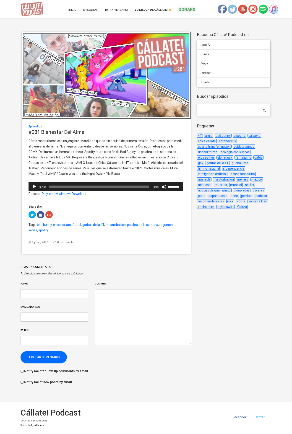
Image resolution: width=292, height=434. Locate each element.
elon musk (224, 157)
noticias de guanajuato (214, 190)
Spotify (205, 44)
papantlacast (218, 196)
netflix (249, 185)
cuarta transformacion (214, 146)
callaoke (254, 135)
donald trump (207, 152)
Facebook (240, 417)
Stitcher (206, 73)
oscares (258, 190)
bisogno (239, 135)
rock (230, 201)
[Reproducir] (34, 186)
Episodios (90, 9)
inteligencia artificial (212, 174)
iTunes (205, 54)
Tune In (205, 82)
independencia (233, 168)
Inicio (72, 9)
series (33, 230)
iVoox (204, 63)
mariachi (204, 179)
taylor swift (225, 207)
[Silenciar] (164, 186)
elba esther (206, 157)
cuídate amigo (244, 146)
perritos (246, 196)
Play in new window (56, 194)
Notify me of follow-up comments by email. (56, 371)
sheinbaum (206, 207)
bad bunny (44, 225)
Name (24, 283)
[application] (106, 186)
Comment (101, 283)
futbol (76, 225)
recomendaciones (211, 201)
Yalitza (242, 207)
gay (200, 163)
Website (26, 330)
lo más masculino (242, 174)
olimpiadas (242, 190)
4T (200, 135)
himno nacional (209, 168)
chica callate (62, 225)
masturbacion (116, 225)
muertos (221, 185)
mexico (256, 179)
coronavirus (227, 141)
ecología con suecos (235, 152)
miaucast (204, 185)
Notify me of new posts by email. (48, 382)
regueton (166, 225)
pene (234, 196)
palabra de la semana (142, 225)
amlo (208, 135)
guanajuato (240, 163)
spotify (44, 230)
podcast (261, 196)
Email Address (30, 306)
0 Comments (65, 242)
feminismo (243, 157)
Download (79, 194)
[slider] (174, 186)
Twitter (259, 417)
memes (242, 179)
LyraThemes (37, 425)
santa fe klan (257, 201)
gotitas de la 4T (93, 225)
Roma (241, 201)
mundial (236, 185)
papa (201, 196)
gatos (258, 157)
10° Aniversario (116, 9)
